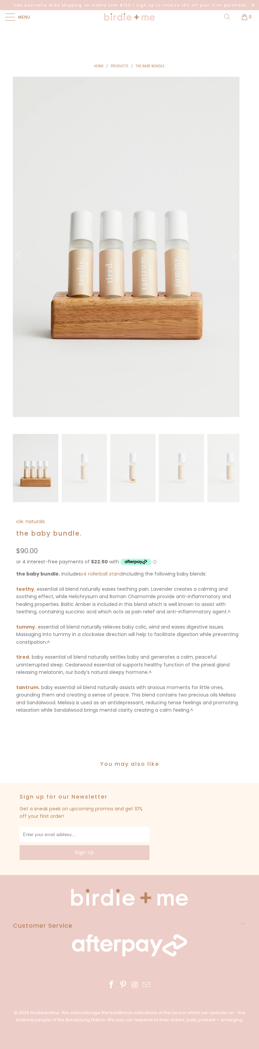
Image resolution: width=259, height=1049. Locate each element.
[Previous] (19, 255)
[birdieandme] (129, 17)
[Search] (227, 17)
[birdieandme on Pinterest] (123, 985)
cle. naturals (30, 521)
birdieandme (44, 1012)
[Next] (233, 255)
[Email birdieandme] (147, 985)
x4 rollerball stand (101, 573)
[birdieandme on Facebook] (112, 985)
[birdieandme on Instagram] (135, 985)
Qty (20, 722)
